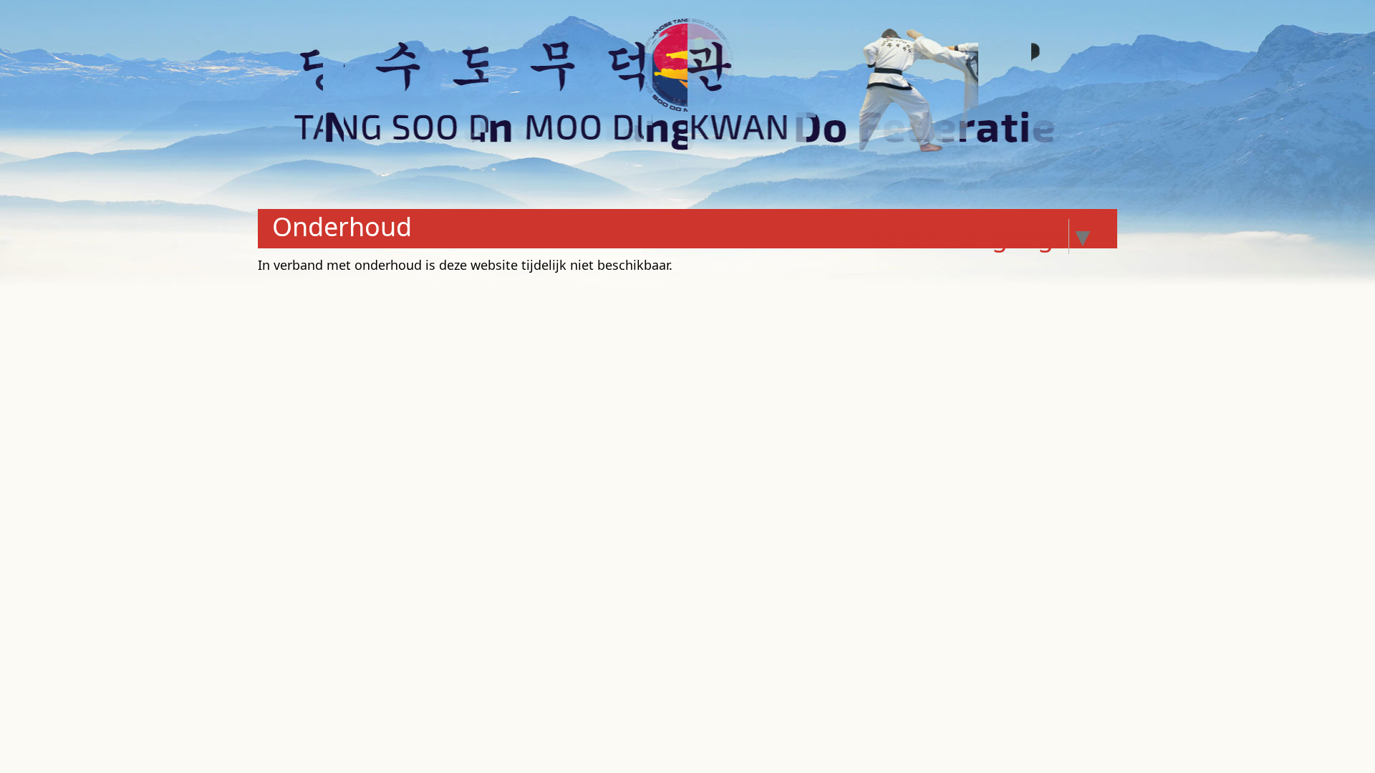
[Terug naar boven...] (1331, 731)
